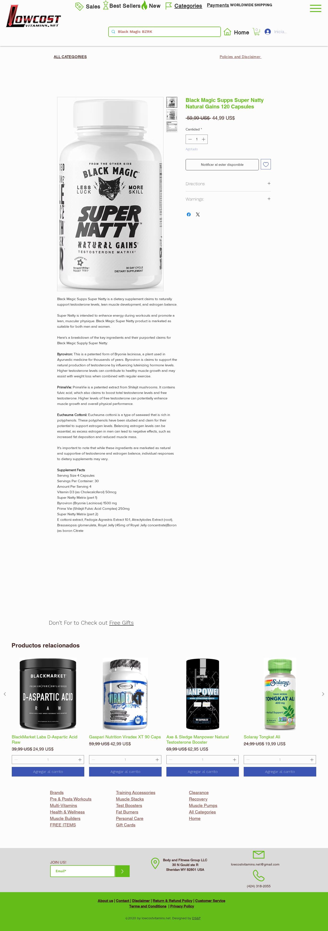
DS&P (196, 918)
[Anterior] (5, 694)
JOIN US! (58, 862)
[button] (315, 8)
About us (105, 901)
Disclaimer (141, 901)
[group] (164, 717)
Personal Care (129, 818)
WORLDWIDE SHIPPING (251, 5)
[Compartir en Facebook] (189, 214)
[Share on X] (198, 214)
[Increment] (80, 759)
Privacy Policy (182, 906)
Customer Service (210, 901)
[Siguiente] (323, 694)
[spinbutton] (47, 759)
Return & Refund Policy (172, 901)
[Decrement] (15, 759)
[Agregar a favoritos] (266, 164)
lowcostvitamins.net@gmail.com (255, 864)
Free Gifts (121, 623)
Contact (123, 901)
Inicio (61, 79)
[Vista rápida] (48, 694)
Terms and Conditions (147, 906)
